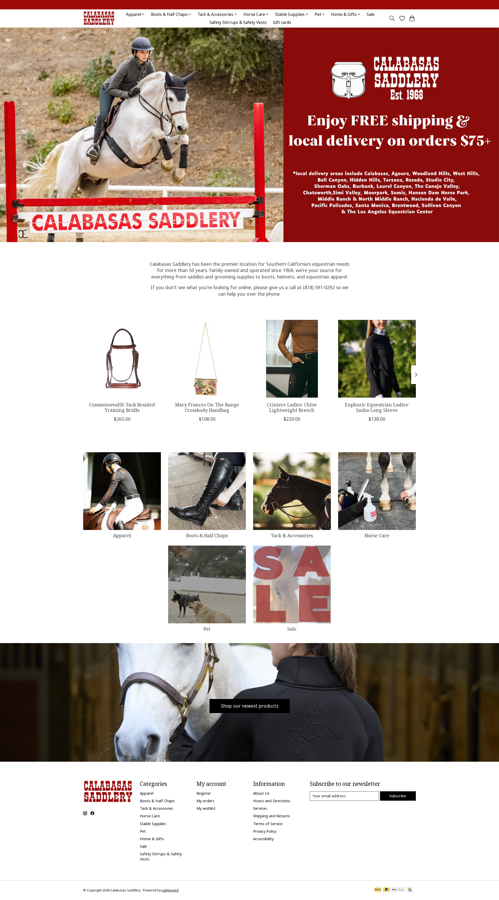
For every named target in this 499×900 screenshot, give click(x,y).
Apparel (122, 535)
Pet (207, 629)
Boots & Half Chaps (207, 535)
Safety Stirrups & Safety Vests (238, 22)
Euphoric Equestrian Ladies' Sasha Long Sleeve (377, 407)
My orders (205, 800)
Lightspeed (170, 890)
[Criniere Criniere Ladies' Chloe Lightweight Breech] (292, 359)
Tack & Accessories (292, 535)
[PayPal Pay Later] (386, 890)
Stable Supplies (153, 823)
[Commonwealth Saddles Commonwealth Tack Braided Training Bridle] (122, 359)
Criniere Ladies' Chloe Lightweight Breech (292, 407)
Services (260, 808)
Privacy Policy (264, 831)
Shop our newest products (249, 706)
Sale (371, 14)
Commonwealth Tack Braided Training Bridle (122, 407)
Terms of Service (268, 823)
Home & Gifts (152, 838)
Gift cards (282, 22)
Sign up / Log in (402, 5)
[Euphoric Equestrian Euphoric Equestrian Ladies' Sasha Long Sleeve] (377, 359)
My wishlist (205, 808)
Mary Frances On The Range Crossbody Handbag (207, 407)
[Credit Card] (409, 890)
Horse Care (377, 535)
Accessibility (263, 838)
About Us (261, 793)
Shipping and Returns (271, 815)
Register (203, 793)
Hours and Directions (271, 800)
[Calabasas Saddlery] (99, 18)
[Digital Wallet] (398, 890)
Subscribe (397, 795)
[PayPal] (378, 890)
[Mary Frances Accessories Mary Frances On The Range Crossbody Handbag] (207, 359)
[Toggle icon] (392, 18)
